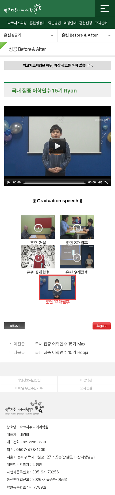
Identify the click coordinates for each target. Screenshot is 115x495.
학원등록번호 (16, 487)
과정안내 (70, 23)
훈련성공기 (37, 23)
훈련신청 (85, 23)
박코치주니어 (22, 8)
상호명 (11, 427)
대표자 (11, 434)
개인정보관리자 (18, 464)
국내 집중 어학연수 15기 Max (60, 344)
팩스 (10, 450)
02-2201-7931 (34, 442)
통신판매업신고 (18, 479)
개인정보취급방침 (29, 380)
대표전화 (13, 442)
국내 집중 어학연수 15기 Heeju (61, 352)
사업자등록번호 (18, 472)
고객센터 (101, 23)
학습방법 (54, 23)
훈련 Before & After (80, 35)
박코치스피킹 (17, 23)
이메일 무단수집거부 (29, 388)
